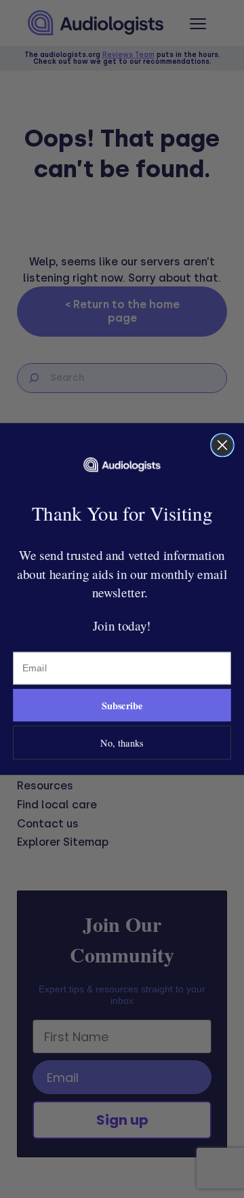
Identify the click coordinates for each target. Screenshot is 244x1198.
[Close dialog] (222, 445)
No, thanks (121, 742)
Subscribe (122, 705)
